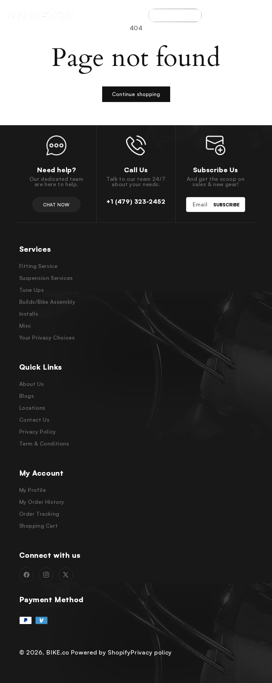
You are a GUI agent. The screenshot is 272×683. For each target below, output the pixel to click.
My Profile (32, 490)
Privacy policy (151, 652)
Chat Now (56, 204)
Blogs (26, 396)
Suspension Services (46, 278)
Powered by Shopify (101, 652)
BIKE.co (57, 652)
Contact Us (34, 419)
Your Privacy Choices (47, 337)
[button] (263, 15)
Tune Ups (31, 290)
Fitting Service (38, 266)
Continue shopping (136, 94)
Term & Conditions (44, 443)
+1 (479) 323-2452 (135, 201)
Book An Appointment (175, 15)
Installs (28, 313)
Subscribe (226, 204)
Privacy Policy (37, 431)
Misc (25, 325)
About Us (31, 384)
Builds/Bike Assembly (47, 301)
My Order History (42, 502)
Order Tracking (39, 513)
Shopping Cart (38, 525)
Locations (32, 407)
